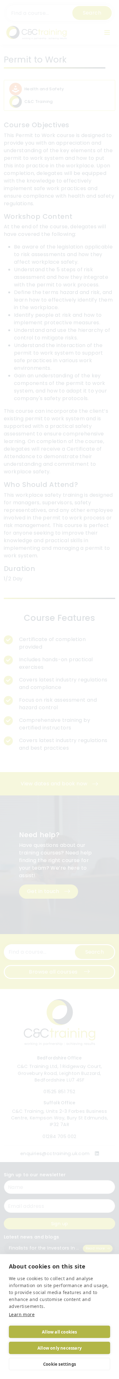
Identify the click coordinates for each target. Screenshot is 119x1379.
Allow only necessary (59, 1348)
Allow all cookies (59, 1332)
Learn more (22, 1314)
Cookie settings (59, 1364)
